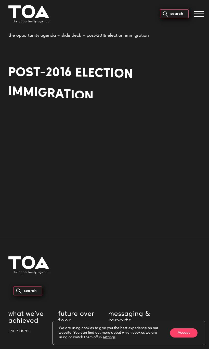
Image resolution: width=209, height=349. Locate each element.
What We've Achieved (26, 318)
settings (109, 337)
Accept (184, 333)
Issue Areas (19, 331)
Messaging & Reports (129, 318)
